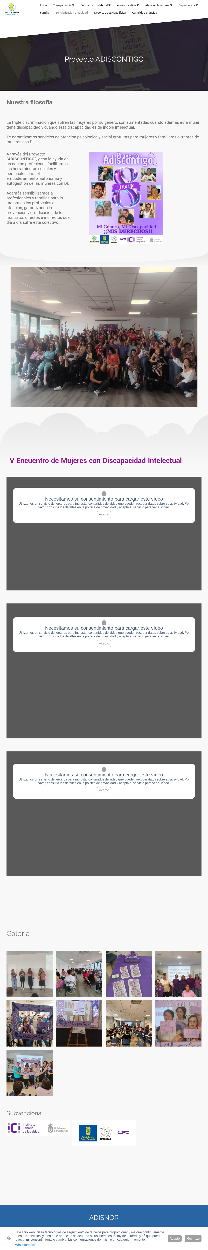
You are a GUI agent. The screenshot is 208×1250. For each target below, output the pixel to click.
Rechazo (193, 1238)
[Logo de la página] (12, 9)
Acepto (104, 514)
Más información (26, 1245)
